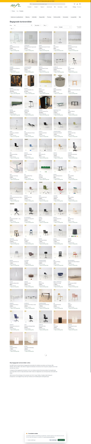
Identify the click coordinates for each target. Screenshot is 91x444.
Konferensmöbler (57, 17)
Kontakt (35, 7)
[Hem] (15, 5)
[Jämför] (21, 43)
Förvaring (49, 17)
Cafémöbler (34, 17)
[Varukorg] (80, 4)
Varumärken (60, 7)
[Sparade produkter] (74, 4)
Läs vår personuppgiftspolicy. (49, 437)
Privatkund (79, 7)
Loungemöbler (73, 17)
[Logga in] (77, 4)
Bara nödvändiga (53, 440)
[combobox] (47, 4)
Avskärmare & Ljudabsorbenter (17, 17)
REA (55, 7)
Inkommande (49, 7)
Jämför (65, 7)
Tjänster (42, 7)
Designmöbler (42, 17)
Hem (18, 11)
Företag (74, 7)
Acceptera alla (61, 440)
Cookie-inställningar (31, 440)
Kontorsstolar (65, 17)
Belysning (27, 17)
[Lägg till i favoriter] (11, 43)
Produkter (29, 7)
